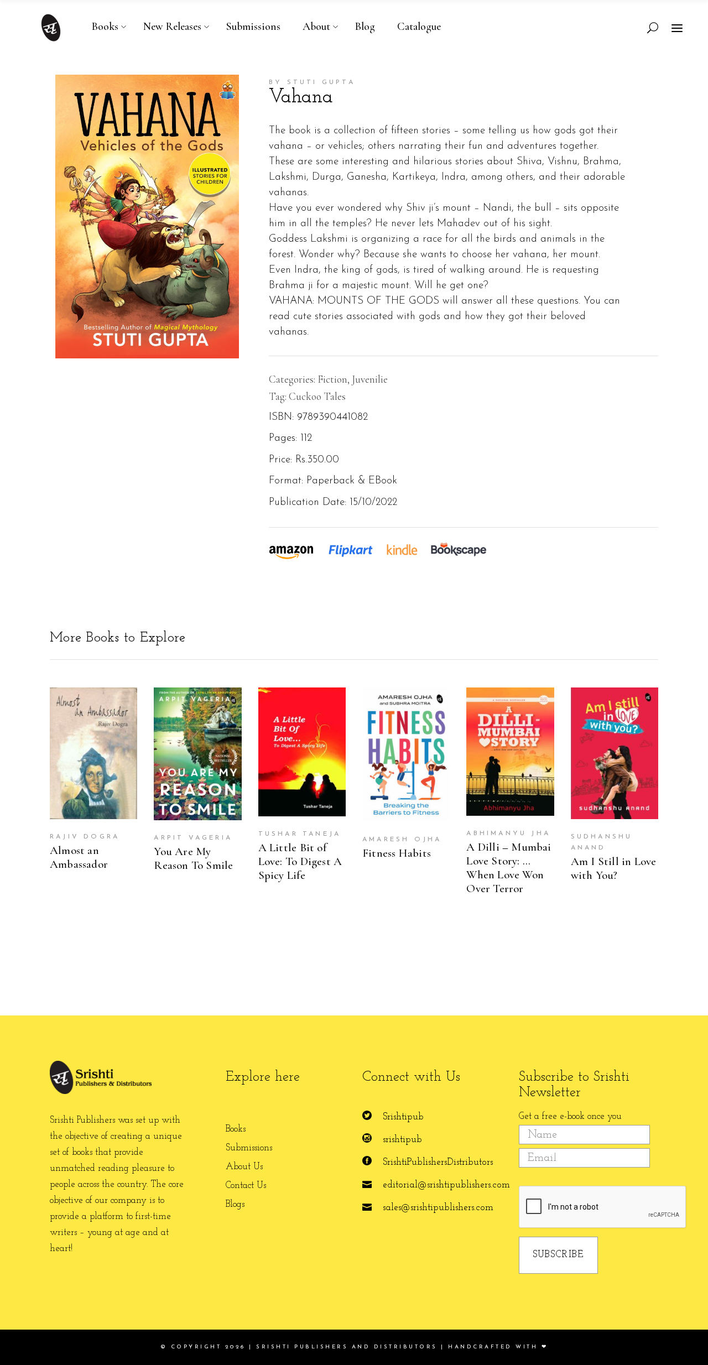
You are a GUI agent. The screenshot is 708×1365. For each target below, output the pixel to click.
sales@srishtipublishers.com (438, 1207)
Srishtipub (403, 1117)
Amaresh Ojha (401, 839)
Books (236, 1129)
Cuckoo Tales (317, 396)
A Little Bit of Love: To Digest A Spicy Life (300, 861)
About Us (244, 1166)
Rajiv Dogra (84, 836)
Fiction (332, 379)
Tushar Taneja (299, 834)
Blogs (235, 1204)
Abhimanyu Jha (508, 833)
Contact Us (246, 1185)
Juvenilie (370, 379)
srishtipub (402, 1139)
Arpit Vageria (193, 838)
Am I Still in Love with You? (614, 868)
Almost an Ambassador (79, 857)
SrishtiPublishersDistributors (438, 1162)
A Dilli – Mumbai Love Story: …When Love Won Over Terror (508, 867)
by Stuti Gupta (312, 82)
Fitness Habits (396, 853)
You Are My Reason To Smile (193, 858)
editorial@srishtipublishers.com (446, 1185)
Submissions (249, 1148)
